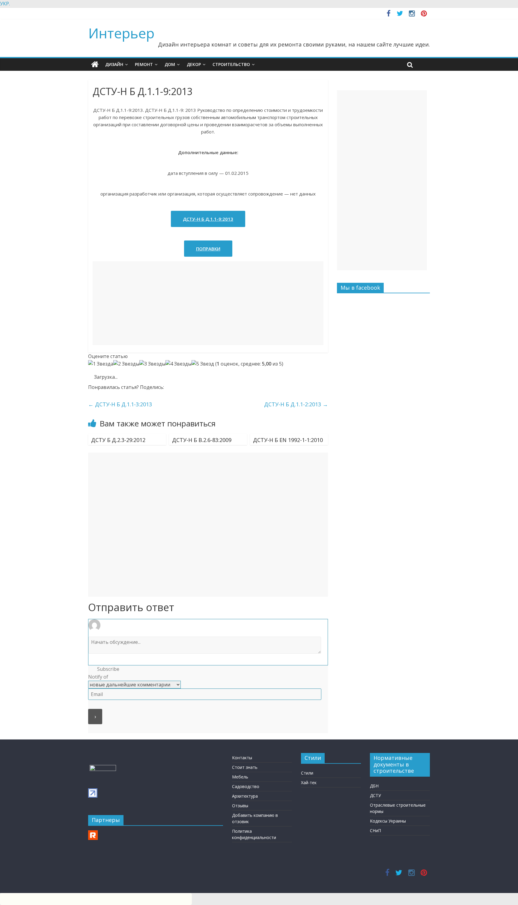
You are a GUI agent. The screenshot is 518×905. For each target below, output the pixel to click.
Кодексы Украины (388, 821)
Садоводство (245, 786)
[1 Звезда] (100, 364)
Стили (307, 773)
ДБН (374, 786)
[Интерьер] (95, 64)
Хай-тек (309, 782)
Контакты (242, 757)
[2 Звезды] (126, 364)
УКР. (5, 3)
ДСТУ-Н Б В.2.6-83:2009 (201, 440)
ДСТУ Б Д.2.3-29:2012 (118, 440)
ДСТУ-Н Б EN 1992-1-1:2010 (288, 440)
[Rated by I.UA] (103, 768)
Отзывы (240, 805)
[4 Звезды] (178, 364)
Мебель (240, 777)
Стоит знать (245, 767)
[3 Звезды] (152, 364)
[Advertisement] (208, 303)
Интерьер (121, 33)
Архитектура (245, 796)
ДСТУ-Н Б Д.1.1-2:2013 (296, 404)
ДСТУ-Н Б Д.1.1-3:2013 (120, 404)
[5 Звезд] (203, 364)
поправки (208, 249)
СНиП (375, 830)
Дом (170, 64)
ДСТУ (375, 795)
